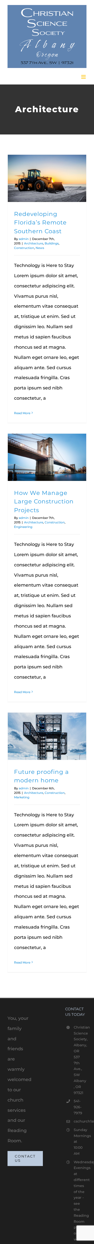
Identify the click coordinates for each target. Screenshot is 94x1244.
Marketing (21, 797)
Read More (22, 413)
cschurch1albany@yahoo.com (80, 1121)
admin (24, 239)
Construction (24, 248)
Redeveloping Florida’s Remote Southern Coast (40, 222)
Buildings (52, 243)
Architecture (33, 243)
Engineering (23, 527)
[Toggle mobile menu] (83, 76)
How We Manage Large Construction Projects (44, 501)
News (40, 248)
